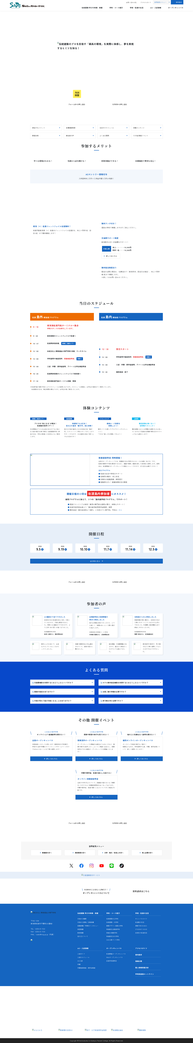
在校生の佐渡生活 (141, 933)
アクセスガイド (146, 2)
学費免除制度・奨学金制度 (86, 968)
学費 (79, 964)
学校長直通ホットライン (144, 974)
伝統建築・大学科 (112, 922)
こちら (119, 510)
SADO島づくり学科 (113, 940)
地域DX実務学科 (111, 933)
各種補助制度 (70, 128)
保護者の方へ (47, 853)
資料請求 (179, 2)
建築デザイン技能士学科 (114, 926)
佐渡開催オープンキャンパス (116, 954)
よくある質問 (104, 136)
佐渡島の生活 (139, 922)
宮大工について (83, 936)
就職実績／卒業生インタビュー (88, 926)
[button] (34, 1032)
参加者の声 (70, 136)
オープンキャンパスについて (96, 891)
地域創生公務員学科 (113, 929)
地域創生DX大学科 (112, 936)
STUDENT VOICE (141, 929)
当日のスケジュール (107, 128)
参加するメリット (38, 128)
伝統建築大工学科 (112, 919)
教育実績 (80, 933)
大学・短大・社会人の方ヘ (114, 853)
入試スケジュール (83, 957)
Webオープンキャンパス (114, 957)
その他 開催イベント (140, 136)
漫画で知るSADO (141, 926)
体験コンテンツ (138, 128)
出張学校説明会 (111, 961)
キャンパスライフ (141, 919)
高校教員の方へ (80, 853)
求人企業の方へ (147, 853)
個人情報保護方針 (142, 967)
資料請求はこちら (141, 891)
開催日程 (35, 136)
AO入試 (80, 961)
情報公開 (138, 961)
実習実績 (80, 929)
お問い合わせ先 (131, 2)
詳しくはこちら (111, 256)
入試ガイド (81, 954)
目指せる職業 (82, 919)
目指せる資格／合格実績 (86, 922)
